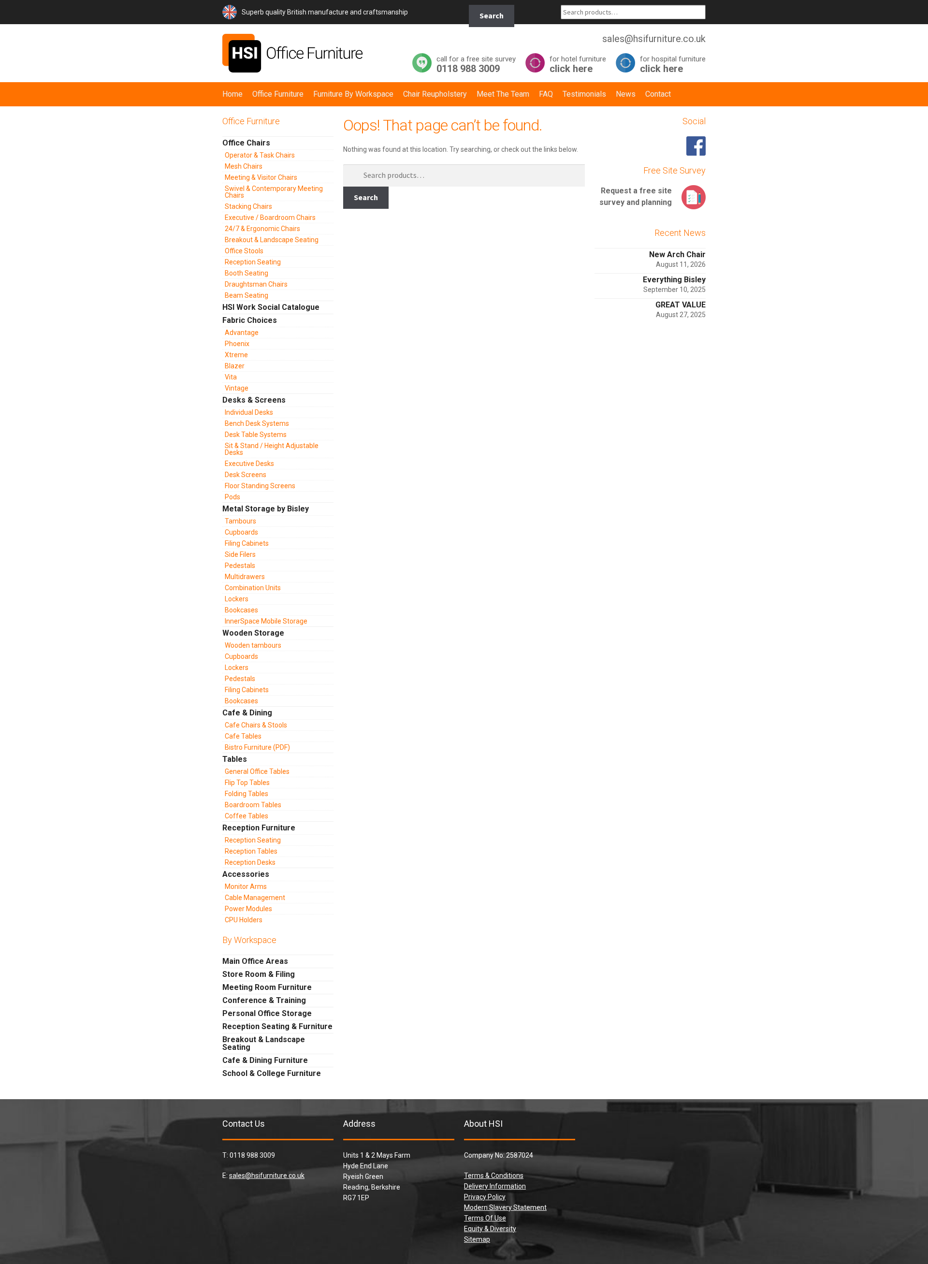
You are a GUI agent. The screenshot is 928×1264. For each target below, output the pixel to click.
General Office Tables (257, 771)
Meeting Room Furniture (267, 987)
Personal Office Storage (267, 1013)
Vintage (236, 388)
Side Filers (240, 554)
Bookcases (241, 610)
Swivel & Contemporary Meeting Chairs (274, 192)
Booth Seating (246, 273)
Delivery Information (495, 1186)
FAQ (546, 94)
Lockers (236, 599)
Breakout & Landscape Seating (272, 240)
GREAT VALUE (680, 304)
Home (232, 94)
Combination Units (253, 588)
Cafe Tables (243, 736)
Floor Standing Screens (260, 486)
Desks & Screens (254, 400)
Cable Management (255, 897)
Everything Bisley (674, 279)
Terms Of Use (485, 1218)
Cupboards (241, 532)
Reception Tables (251, 851)
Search (491, 15)
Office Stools (244, 251)
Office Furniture (278, 94)
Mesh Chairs (243, 166)
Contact (658, 94)
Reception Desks (250, 862)
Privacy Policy (485, 1197)
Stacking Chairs (248, 206)
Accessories (245, 874)
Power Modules (248, 909)
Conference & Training (264, 1000)
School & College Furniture (271, 1073)
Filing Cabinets (247, 543)
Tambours (240, 521)
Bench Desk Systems (257, 423)
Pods (232, 497)
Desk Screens (245, 475)
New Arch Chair (677, 254)
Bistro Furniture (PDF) (257, 747)
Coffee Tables (246, 816)
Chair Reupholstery (435, 94)
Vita (231, 377)
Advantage (242, 332)
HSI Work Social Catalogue (270, 307)
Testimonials (584, 94)
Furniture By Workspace (353, 94)
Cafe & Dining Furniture (265, 1060)
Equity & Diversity (490, 1229)
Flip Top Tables (247, 782)
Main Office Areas (255, 961)
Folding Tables (246, 794)
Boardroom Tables (253, 805)
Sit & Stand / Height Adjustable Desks (272, 449)
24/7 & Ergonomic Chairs (262, 228)
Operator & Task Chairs (260, 155)
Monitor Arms (246, 886)
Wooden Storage (253, 633)
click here (578, 64)
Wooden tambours (253, 645)
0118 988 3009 (476, 64)
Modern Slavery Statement (505, 1207)
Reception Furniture (258, 827)
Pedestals (240, 565)
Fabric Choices (249, 320)
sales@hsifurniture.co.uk (266, 1175)
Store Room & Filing (258, 974)
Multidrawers (245, 577)
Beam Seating (246, 295)
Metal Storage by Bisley (265, 508)
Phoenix (237, 344)
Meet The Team (503, 94)
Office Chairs (246, 142)
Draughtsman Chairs (256, 284)
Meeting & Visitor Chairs (261, 177)
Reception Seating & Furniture (277, 1026)
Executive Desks (249, 463)
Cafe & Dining (247, 712)
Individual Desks (249, 412)
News (626, 94)
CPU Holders (243, 920)
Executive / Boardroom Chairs (270, 217)
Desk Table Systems (256, 434)
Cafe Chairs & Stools (256, 725)
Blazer (235, 366)
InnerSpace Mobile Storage (266, 621)
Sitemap (477, 1239)
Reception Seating (253, 262)
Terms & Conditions (493, 1175)
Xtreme (236, 355)
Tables (234, 759)
